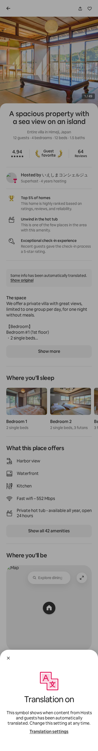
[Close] (8, 658)
